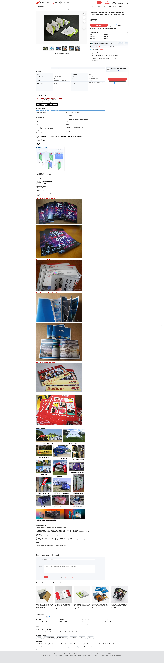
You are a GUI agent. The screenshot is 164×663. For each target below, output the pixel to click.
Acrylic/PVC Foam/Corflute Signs (42, 624)
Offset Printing (82, 637)
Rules (127, 6)
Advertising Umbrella (86, 619)
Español (56, 655)
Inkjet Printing (90, 637)
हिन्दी (99, 655)
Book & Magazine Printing (49, 637)
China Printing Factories (41, 643)
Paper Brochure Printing (41, 646)
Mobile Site (110, 653)
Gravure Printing (73, 637)
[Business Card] (126, 73)
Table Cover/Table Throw (64, 621)
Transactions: (110, 46)
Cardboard (39, 637)
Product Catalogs (54, 616)
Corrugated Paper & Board (62, 637)
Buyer (99, 6)
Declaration (95, 657)
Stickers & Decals (62, 624)
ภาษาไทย (103, 655)
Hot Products (50, 653)
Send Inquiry (99, 25)
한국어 (92, 655)
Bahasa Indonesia (117, 655)
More (37, 649)
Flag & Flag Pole (108, 619)
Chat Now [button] (119, 25)
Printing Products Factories (63, 643)
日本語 (96, 655)
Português (60, 655)
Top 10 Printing (65, 646)
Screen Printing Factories (76, 643)
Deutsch (79, 655)
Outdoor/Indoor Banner (86, 621)
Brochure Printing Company (114, 643)
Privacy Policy (101, 657)
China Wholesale (77, 653)
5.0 (112, 70)
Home (37, 9)
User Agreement (89, 657)
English (52, 655)
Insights (114, 653)
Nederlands (84, 655)
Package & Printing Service (52, 9)
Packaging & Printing (43, 9)
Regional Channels (97, 653)
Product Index (104, 653)
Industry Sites (90, 653)
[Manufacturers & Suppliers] (43, 2)
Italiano (75, 655)
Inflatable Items (62, 619)
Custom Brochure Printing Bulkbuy (86, 646)
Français (65, 655)
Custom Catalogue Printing (101, 643)
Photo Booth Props (109, 621)
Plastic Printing (52, 643)
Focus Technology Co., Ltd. (73, 657)
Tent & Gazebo (39, 619)
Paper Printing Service (86, 624)
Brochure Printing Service (54, 646)
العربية (89, 655)
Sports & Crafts (108, 624)
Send (46, 577)
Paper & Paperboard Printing (64, 9)
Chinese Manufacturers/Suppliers (67, 653)
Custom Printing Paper (88, 643)
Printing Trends (74, 646)
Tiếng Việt (111, 655)
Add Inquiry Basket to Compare (62, 53)
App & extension (112, 6)
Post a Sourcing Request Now (71, 577)
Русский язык (70, 655)
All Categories (40, 6)
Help (105, 6)
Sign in (126, 3)
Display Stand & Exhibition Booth (42, 621)
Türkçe (107, 655)
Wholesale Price (84, 653)
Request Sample (112, 28)
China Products (57, 653)
